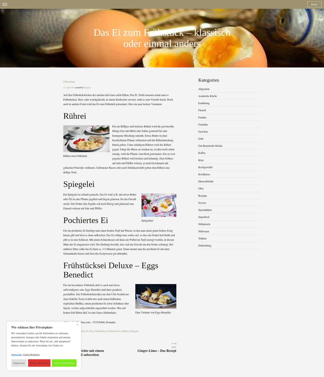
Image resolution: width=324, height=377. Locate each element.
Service (202, 202)
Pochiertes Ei (114, 331)
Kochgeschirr (205, 167)
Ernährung (204, 103)
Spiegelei (134, 331)
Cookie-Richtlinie (31, 354)
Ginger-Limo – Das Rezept (157, 350)
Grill (200, 138)
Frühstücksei (101, 331)
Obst (200, 188)
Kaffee (202, 153)
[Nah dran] (77, 325)
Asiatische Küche (207, 96)
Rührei (125, 331)
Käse (201, 160)
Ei (87, 331)
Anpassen (19, 363)
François (87, 87)
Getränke (203, 124)
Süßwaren (203, 231)
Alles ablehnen (39, 363)
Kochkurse (204, 174)
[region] (44, 346)
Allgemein (203, 89)
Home (314, 4)
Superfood (203, 217)
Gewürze (203, 131)
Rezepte (202, 195)
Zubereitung (69, 81)
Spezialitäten (205, 210)
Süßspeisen (204, 224)
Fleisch (202, 110)
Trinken (202, 238)
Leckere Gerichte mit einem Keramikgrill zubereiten (83, 352)
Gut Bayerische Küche (210, 145)
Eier (91, 331)
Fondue (202, 117)
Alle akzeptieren (64, 363)
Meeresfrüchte (205, 181)
